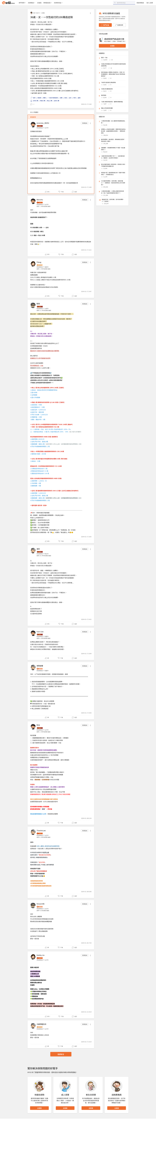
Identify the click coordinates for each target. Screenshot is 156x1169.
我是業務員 (140, 3)
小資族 (43, 13)
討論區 (39, 3)
